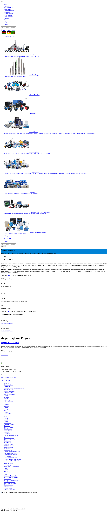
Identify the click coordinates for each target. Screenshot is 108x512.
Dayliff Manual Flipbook (10, 454)
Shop (5, 235)
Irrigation (6, 18)
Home (5, 4)
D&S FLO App (8, 450)
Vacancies (6, 397)
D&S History (7, 386)
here (9, 275)
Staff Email (7, 400)
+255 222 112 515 (5, 380)
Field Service (7, 442)
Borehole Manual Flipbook (11, 453)
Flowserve (36, 56)
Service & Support (9, 438)
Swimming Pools (8, 13)
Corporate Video (8, 392)
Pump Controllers (8, 233)
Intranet (6, 398)
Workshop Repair (8, 444)
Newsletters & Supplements (11, 466)
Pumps (9, 153)
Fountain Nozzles (45, 153)
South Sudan (7, 413)
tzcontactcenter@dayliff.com (8, 377)
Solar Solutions (8, 15)
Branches (6, 404)
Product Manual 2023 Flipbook (12, 459)
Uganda (6, 407)
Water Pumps (7, 9)
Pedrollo (10, 56)
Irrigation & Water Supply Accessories (39, 212)
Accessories (7, 19)
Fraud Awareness (8, 401)
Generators (7, 12)
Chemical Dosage (69, 173)
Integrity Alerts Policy (10, 391)
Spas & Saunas (36, 153)
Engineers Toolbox (9, 445)
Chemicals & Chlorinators (18, 153)
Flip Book (3, 323)
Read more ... (4, 355)
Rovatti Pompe (29, 56)
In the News (7, 465)
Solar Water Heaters (28, 133)
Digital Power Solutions (75, 133)
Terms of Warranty (9, 485)
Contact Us (7, 23)
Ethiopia (6, 418)
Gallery (6, 24)
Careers (6, 240)
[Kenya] (5, 32)
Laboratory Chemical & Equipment (28, 193)
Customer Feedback (9, 489)
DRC (5, 415)
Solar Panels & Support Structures (13, 133)
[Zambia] (13, 32)
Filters (5, 153)
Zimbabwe (7, 417)
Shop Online (7, 21)
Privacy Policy (8, 486)
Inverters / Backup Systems (40, 133)
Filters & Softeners (59, 173)
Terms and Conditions (10, 483)
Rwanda (6, 412)
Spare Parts (7, 448)
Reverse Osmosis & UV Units (26, 173)
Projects (6, 236)
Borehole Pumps (34, 75)
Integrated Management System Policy (14, 388)
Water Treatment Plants (41, 173)
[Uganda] (9, 32)
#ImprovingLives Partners (11, 477)
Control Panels (18, 233)
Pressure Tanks (28, 213)
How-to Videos (8, 473)
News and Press (8, 463)
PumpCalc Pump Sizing (10, 457)
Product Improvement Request (12, 451)
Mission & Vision (8, 389)
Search (3, 246)
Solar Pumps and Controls (55, 133)
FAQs (5, 474)
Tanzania (6, 406)
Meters (24, 233)
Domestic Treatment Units (11, 173)
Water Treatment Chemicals (11, 193)
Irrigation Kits (7, 213)
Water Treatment (8, 16)
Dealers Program (8, 447)
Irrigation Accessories (17, 213)
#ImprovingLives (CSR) (10, 476)
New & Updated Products (11, 435)
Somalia (6, 420)
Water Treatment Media (80, 173)
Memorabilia (7, 479)
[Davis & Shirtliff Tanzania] (8, 30)
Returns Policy (8, 488)
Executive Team (8, 385)
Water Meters (35, 213)
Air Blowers (50, 173)
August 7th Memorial (10, 342)
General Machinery (34, 95)
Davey (20, 56)
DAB (23, 56)
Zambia (6, 410)
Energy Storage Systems (88, 133)
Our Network (7, 441)
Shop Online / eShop (9, 439)
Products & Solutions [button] (9, 36)
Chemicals (32, 192)
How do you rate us (9, 482)
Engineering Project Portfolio (12, 460)
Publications (7, 456)
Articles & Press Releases (11, 480)
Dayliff (6, 56)
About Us (6, 6)
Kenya (6, 409)
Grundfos (15, 56)
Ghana (6, 421)
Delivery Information (9, 394)
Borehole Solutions (9, 10)
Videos (6, 471)
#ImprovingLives (8, 7)
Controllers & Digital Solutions (37, 232)
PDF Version (9, 323)
